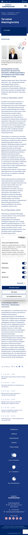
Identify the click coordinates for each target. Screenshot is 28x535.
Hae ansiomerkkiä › (14, 483)
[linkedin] (16, 367)
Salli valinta (14, 292)
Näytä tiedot (20, 283)
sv (9, 1)
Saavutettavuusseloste (9, 526)
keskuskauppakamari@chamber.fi (15, 511)
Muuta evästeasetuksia (21, 527)
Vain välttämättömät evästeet (14, 296)
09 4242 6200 (15, 509)
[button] (24, 1)
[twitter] (14, 367)
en (6, 1)
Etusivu (3, 12)
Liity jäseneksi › (14, 471)
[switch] (24, 268)
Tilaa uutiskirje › (14, 460)
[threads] (22, 367)
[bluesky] (19, 367)
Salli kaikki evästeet (14, 287)
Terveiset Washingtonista (9, 14)
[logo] (8, 5)
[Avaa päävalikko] (25, 6)
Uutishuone (10, 12)
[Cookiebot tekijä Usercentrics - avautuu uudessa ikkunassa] (20, 238)
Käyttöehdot (13, 527)
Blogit (17, 12)
